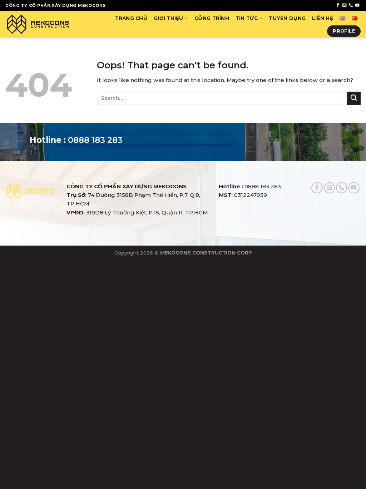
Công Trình (211, 18)
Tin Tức (247, 18)
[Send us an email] (344, 5)
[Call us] (351, 5)
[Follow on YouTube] (357, 5)
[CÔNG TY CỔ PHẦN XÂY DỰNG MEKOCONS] (37, 24)
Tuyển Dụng (287, 18)
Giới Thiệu (168, 18)
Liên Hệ (322, 18)
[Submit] (354, 98)
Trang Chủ (131, 18)
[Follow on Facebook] (338, 5)
